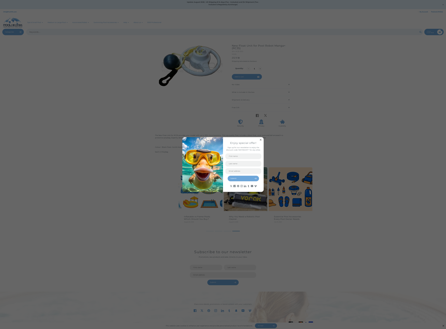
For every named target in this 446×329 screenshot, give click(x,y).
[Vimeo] (255, 186)
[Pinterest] (238, 186)
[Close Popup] (260, 139)
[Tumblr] (248, 186)
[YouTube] (252, 186)
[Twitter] (231, 186)
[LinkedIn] (245, 186)
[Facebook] (234, 186)
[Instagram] (241, 186)
